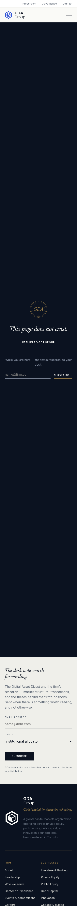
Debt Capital (49, 891)
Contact (67, 4)
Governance (49, 4)
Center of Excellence (19, 891)
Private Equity (50, 877)
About (9, 870)
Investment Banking (54, 870)
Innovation (48, 898)
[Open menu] (69, 14)
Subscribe (19, 756)
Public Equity (49, 884)
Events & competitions (20, 898)
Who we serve (14, 884)
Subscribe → (63, 375)
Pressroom (29, 4)
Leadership (12, 877)
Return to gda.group (38, 342)
